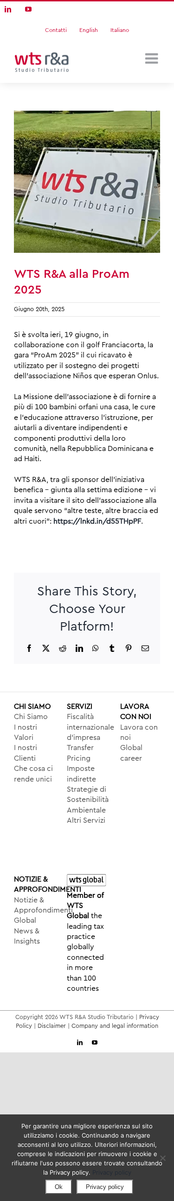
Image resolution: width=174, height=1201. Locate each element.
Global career (131, 753)
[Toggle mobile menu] (152, 58)
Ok (59, 1186)
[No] (162, 1158)
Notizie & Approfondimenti (34, 905)
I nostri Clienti (25, 753)
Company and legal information (114, 1026)
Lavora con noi (139, 732)
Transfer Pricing (80, 753)
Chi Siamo (31, 716)
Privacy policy (111, 1172)
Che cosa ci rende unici (33, 773)
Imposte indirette (81, 773)
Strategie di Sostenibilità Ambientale (87, 800)
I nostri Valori (25, 732)
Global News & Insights (27, 931)
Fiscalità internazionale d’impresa (87, 727)
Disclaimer (52, 1026)
